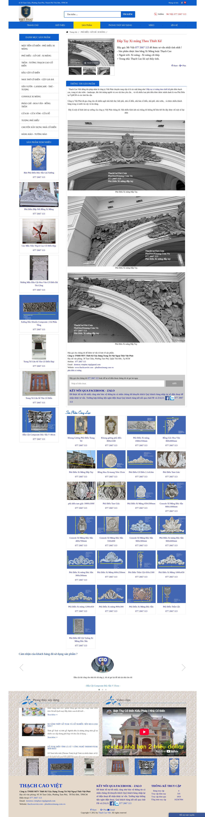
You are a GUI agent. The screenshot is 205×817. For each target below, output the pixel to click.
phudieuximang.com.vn (104, 367)
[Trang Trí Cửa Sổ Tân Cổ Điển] (117, 767)
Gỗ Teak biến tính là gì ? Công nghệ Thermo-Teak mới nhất (73, 734)
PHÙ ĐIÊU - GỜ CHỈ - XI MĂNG (36, 56)
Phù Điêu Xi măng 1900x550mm (141, 439)
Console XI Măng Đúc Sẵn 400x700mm (81, 539)
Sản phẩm (87, 25)
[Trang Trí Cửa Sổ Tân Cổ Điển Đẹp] (88, 767)
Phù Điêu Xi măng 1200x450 (81, 607)
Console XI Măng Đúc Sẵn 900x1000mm (171, 505)
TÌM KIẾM (127, 14)
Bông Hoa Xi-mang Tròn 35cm (111, 472)
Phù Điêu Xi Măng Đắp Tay (81, 472)
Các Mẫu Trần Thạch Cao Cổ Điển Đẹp (39, 246)
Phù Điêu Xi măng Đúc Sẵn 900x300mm (81, 574)
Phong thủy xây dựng (120, 25)
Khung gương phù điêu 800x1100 (111, 439)
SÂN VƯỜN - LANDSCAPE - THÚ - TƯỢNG (37, 88)
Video (151, 25)
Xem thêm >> (53, 724)
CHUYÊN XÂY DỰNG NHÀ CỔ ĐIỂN (38, 127)
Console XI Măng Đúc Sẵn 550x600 (111, 539)
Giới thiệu (60, 25)
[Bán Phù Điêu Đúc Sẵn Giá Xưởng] (173, 767)
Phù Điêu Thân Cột (171, 607)
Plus (184, 66)
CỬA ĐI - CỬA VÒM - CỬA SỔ (35, 113)
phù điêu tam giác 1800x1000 (81, 503)
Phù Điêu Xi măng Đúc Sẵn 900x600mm (171, 539)
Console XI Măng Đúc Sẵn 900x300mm (141, 539)
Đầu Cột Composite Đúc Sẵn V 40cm (39, 435)
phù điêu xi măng (74, 370)
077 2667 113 (180, 14)
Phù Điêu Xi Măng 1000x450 (171, 572)
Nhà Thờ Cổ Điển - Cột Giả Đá (37, 79)
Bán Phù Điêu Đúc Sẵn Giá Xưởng (39, 173)
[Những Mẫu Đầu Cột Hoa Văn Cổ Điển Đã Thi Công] (32, 767)
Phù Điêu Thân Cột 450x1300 (141, 572)
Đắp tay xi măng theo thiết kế (158, 89)
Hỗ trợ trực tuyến (186, 815)
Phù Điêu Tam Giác (171, 472)
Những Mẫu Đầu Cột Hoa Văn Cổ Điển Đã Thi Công (39, 284)
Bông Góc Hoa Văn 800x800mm (171, 439)
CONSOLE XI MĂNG (31, 96)
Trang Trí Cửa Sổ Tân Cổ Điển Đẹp (39, 361)
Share (175, 66)
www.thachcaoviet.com (84, 367)
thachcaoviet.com (35, 804)
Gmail (112, 810)
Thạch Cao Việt (104, 813)
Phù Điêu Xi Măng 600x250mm (111, 572)
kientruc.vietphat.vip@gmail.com (87, 365)
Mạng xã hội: (174, 3)
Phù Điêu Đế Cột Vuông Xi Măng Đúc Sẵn (81, 639)
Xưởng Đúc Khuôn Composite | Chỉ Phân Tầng (39, 323)
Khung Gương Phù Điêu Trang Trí (81, 439)
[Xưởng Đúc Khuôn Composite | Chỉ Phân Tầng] (60, 767)
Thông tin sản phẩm (82, 84)
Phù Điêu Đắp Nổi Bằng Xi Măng (39, 209)
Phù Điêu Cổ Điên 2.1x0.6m (141, 472)
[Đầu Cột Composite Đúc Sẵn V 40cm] (145, 767)
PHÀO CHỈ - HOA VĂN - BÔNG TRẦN (36, 105)
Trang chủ (32, 25)
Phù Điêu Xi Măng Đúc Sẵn (141, 607)
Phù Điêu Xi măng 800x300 (111, 607)
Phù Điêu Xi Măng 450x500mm (141, 503)
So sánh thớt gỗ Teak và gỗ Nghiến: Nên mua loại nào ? (73, 711)
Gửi (174, 383)
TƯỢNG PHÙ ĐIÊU (30, 120)
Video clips (123, 700)
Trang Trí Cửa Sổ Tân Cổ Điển (39, 398)
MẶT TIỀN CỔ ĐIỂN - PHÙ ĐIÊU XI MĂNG (38, 47)
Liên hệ (174, 25)
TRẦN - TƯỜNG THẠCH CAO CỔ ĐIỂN (37, 64)
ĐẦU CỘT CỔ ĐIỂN (30, 73)
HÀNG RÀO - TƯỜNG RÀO (34, 134)
